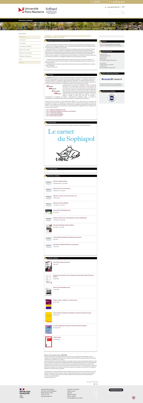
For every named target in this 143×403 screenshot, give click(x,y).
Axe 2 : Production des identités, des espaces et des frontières (61, 111)
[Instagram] (116, 1)
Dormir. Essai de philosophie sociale (61, 287)
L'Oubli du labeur (57, 337)
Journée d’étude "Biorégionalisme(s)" (62, 210)
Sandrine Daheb (103, 54)
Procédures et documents (25, 56)
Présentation (22, 36)
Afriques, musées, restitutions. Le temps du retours (65, 300)
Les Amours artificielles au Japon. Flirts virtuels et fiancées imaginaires (70, 325)
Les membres (22, 43)
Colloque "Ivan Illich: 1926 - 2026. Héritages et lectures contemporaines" (70, 217)
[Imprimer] (94, 384)
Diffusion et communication (25, 53)
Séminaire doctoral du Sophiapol (60, 203)
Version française (22, 33)
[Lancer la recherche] (123, 12)
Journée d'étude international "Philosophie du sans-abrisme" (67, 237)
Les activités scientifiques (25, 46)
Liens (20, 59)
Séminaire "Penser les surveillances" (62, 188)
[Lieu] (123, 1)
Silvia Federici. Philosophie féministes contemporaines (66, 244)
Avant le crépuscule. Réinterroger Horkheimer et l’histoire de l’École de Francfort (72, 312)
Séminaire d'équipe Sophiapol (60, 181)
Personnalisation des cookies (75, 398)
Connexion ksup (116, 390)
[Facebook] (109, 1)
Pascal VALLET (103, 44)
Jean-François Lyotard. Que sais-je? (61, 262)
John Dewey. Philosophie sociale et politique (63, 225)
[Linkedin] (114, 1)
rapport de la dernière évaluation (52, 83)
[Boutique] (119, 1)
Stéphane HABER (104, 45)
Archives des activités (24, 49)
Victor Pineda (103, 63)
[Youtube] (121, 1)
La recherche (22, 40)
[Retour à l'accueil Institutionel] (25, 393)
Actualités (21, 62)
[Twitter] (111, 1)
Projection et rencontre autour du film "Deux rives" (65, 195)
